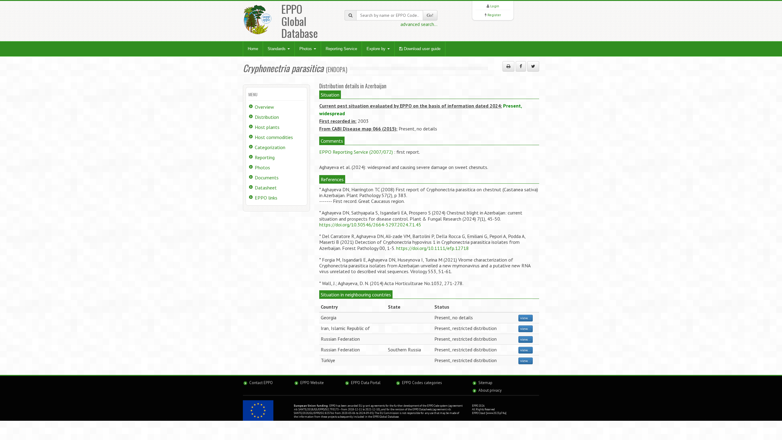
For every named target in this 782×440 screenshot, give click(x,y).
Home (253, 48)
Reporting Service (341, 48)
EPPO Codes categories (422, 382)
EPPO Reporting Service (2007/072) (356, 152)
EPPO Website (312, 382)
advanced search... (418, 24)
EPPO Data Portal (366, 382)
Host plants (267, 127)
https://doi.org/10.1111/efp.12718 (432, 248)
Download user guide (421, 48)
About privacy (490, 390)
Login (494, 6)
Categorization (270, 147)
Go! (430, 15)
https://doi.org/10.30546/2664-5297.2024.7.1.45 (370, 225)
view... (525, 318)
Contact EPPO (261, 382)
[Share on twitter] (533, 66)
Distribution (267, 117)
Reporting (265, 157)
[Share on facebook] (521, 66)
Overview (264, 107)
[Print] (508, 66)
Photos (306, 48)
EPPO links (266, 198)
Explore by (377, 48)
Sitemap (485, 382)
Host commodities (274, 137)
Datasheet (266, 188)
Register (494, 15)
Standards (277, 48)
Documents (267, 177)
